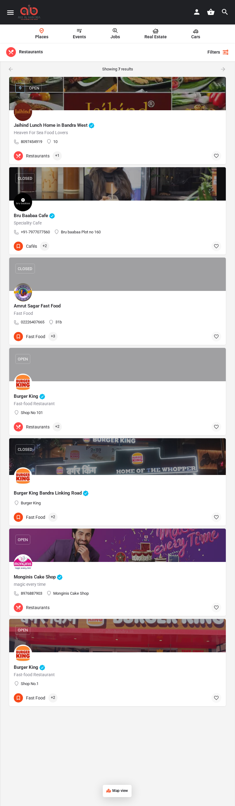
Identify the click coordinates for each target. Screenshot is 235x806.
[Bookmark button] (216, 156)
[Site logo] (30, 12)
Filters (213, 52)
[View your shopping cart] (211, 12)
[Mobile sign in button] (197, 12)
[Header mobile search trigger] (225, 12)
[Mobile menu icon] (10, 12)
